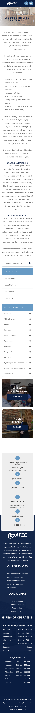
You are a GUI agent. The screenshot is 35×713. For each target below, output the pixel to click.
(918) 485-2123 (17, 516)
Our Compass (10, 278)
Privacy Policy (13, 706)
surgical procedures (12, 352)
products (7, 357)
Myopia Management (16, 581)
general (7, 313)
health (6, 324)
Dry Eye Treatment (15, 584)
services (7, 330)
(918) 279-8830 (17, 479)
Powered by (14, 709)
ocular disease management (15, 368)
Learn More (17, 396)
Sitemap (23, 706)
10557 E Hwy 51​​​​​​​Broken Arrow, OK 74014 (17, 469)
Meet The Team (11, 285)
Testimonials (9, 292)
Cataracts (12, 587)
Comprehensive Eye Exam (18, 574)
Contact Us (9, 299)
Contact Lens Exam (15, 577)
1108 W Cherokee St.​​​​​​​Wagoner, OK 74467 (17, 506)
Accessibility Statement (23, 703)
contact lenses (10, 335)
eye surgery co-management (15, 363)
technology (8, 374)
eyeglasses (8, 341)
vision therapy (10, 319)
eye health (8, 346)
